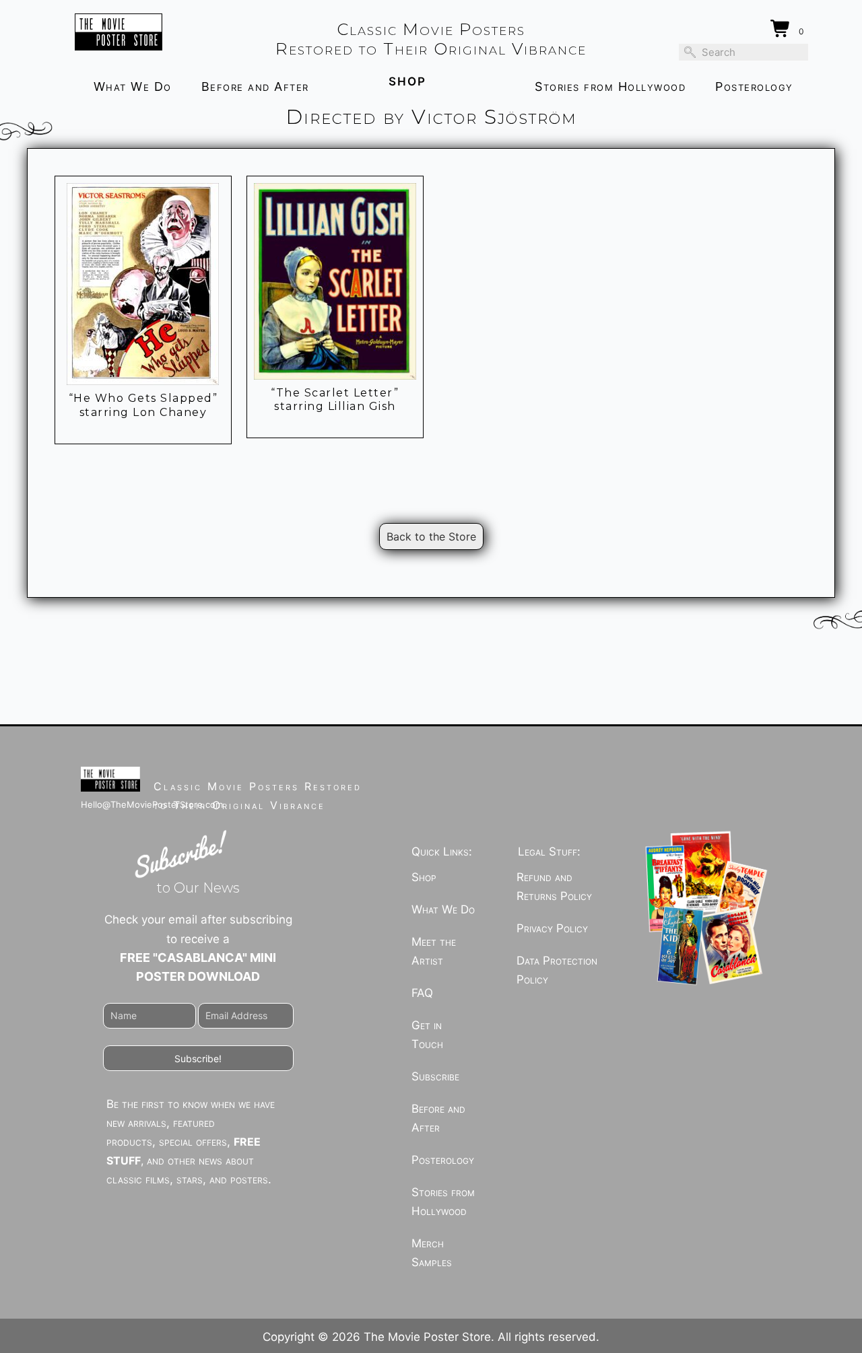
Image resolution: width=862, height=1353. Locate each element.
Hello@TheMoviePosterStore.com (152, 804)
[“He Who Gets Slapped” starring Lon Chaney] (143, 284)
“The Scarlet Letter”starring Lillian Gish (335, 399)
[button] (198, 1058)
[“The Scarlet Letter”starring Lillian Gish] (335, 281)
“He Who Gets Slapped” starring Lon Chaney (143, 405)
